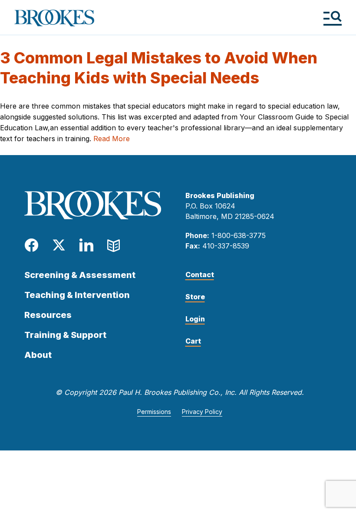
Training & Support (65, 335)
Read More (111, 138)
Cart (193, 341)
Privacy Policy (202, 411)
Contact (199, 274)
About (38, 355)
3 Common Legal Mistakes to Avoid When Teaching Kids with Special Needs (158, 67)
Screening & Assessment (79, 275)
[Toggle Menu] (332, 18)
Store (195, 296)
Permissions (154, 411)
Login (195, 318)
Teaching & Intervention (77, 295)
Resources (48, 315)
